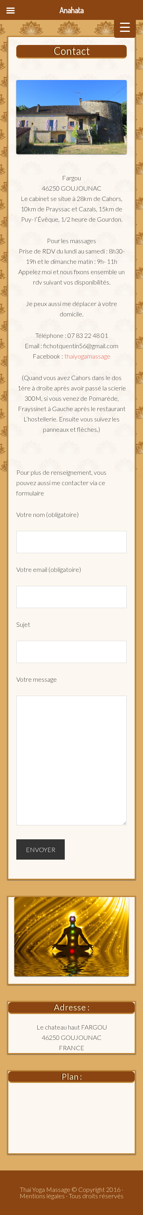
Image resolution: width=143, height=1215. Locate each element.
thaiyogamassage (87, 356)
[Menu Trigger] (125, 27)
